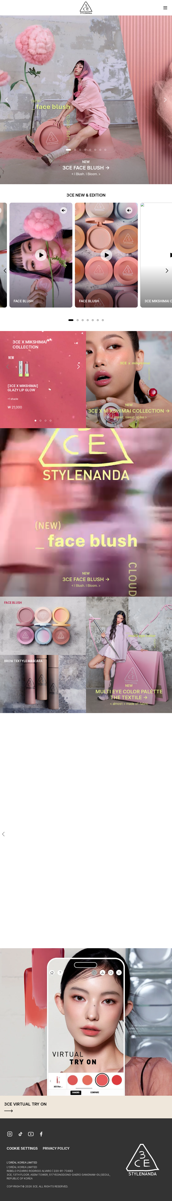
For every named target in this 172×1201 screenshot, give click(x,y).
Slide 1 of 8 (68, 150)
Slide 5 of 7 (93, 320)
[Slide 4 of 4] (50, 420)
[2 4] (83, 941)
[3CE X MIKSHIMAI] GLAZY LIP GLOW (23, 388)
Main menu (165, 8)
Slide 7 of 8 (100, 150)
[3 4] (88, 941)
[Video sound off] (63, 211)
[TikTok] (20, 1134)
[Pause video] (40, 255)
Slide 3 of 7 (82, 320)
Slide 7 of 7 (103, 320)
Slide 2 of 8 (75, 150)
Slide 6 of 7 (98, 320)
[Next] (78, 366)
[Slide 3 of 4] (45, 420)
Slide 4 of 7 (88, 320)
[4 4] (93, 941)
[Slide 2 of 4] (40, 420)
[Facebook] (41, 1134)
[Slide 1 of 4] (35, 420)
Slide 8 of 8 (105, 150)
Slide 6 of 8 (95, 150)
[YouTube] (31, 1134)
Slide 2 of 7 (77, 320)
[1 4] (78, 941)
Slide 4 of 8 (85, 150)
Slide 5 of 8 (90, 150)
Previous (6, 99)
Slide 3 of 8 (80, 150)
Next (165, 99)
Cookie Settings (22, 1148)
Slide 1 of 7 (70, 320)
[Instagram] (10, 1134)
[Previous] (7, 366)
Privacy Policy (56, 1148)
